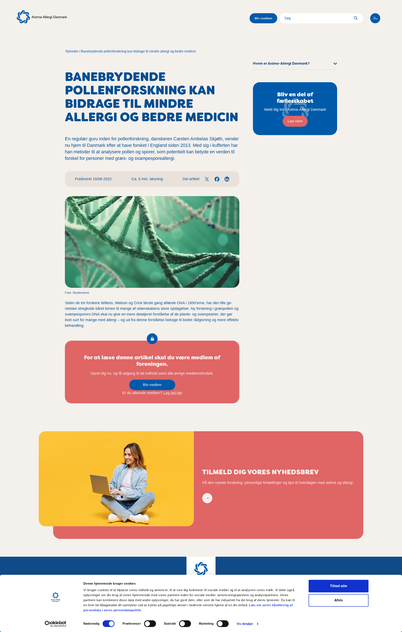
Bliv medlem (263, 18)
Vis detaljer (245, 624)
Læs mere (295, 121)
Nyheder (72, 51)
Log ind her (172, 393)
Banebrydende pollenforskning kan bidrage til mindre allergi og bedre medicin (138, 51)
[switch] (150, 623)
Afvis (338, 600)
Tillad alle (338, 586)
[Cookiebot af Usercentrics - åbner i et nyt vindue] (55, 624)
